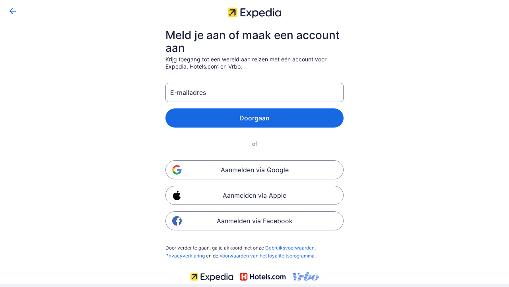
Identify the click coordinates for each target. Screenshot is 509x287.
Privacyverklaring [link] (185, 256)
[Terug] (12, 11)
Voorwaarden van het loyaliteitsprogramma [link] (267, 256)
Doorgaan (254, 118)
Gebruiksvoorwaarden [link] (290, 248)
